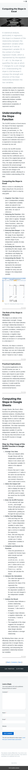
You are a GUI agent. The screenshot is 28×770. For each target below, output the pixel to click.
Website (4, 726)
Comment (5, 692)
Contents (14, 662)
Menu (26, 1)
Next (19, 662)
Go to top (23, 307)
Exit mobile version (14, 768)
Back (8, 662)
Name (4, 712)
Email (4, 719)
